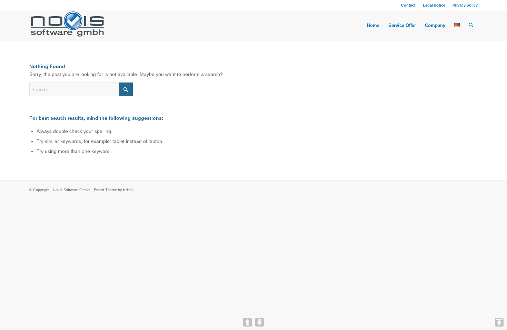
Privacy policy (465, 5)
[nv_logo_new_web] (67, 25)
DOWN (259, 322)
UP (247, 322)
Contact (408, 5)
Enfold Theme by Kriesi (113, 190)
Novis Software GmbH (71, 190)
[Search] (471, 25)
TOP (499, 322)
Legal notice (434, 5)
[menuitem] (408, 5)
